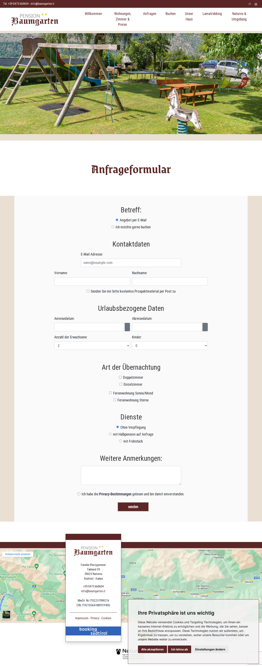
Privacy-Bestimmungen (115, 494)
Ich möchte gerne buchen (133, 227)
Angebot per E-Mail (133, 220)
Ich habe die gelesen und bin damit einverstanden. (133, 494)
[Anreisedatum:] (127, 327)
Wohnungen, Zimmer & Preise (122, 19)
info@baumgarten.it (42, 4)
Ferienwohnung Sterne (133, 400)
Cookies (106, 618)
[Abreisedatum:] (205, 327)
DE (256, 4)
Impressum (81, 618)
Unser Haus (189, 16)
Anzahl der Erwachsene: (70, 337)
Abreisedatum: (142, 318)
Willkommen (93, 13)
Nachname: (139, 272)
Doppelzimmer (133, 377)
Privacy (95, 618)
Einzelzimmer (133, 384)
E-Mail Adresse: (92, 254)
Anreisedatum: (64, 318)
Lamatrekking (212, 13)
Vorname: (61, 272)
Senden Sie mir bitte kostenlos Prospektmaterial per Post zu (133, 291)
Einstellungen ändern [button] (210, 649)
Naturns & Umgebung (239, 16)
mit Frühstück (133, 441)
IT (250, 4)
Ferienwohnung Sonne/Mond (133, 393)
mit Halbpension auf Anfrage (133, 434)
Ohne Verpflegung (133, 427)
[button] (19, 83)
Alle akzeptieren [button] (152, 649)
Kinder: (137, 337)
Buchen (171, 13)
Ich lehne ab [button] (179, 649)
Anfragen (149, 13)
